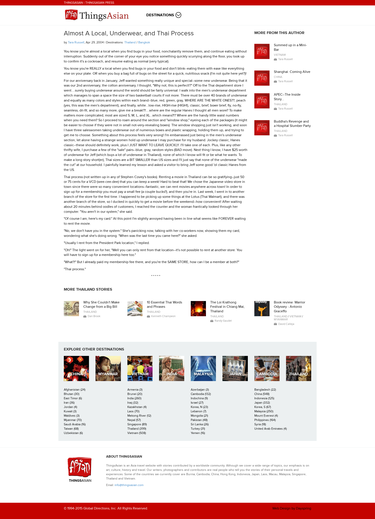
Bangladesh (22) (265, 389)
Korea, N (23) (199, 407)
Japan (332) (262, 402)
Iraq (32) (132, 402)
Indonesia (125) (264, 398)
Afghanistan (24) (74, 389)
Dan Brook (94, 316)
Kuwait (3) (70, 411)
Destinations (160, 15)
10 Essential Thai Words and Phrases (164, 304)
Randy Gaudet (223, 321)
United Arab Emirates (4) (270, 429)
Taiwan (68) (71, 429)
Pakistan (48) (199, 420)
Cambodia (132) (201, 394)
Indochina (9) (199, 398)
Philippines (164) (265, 420)
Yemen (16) (198, 433)
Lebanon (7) (198, 411)
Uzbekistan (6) (73, 433)
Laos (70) (133, 411)
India (171, 374)
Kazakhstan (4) (136, 407)
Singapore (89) (137, 424)
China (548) (261, 394)
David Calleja (286, 324)
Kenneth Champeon (163, 316)
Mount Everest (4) (266, 415)
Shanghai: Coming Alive (292, 72)
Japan (235, 374)
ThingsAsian (73, 3)
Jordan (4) (70, 407)
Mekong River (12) (139, 415)
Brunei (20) (134, 394)
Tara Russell (76, 42)
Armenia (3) (134, 389)
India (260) (134, 398)
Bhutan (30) (71, 394)
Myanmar (281, 319)
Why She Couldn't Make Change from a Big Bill (101, 304)
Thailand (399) (136, 429)
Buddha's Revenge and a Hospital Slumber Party (292, 123)
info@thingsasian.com (129, 485)
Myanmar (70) (73, 420)
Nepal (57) (134, 420)
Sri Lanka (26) (200, 424)
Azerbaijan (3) (200, 389)
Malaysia (203, 374)
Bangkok (144, 42)
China (278, 77)
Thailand (130, 42)
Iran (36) (69, 402)
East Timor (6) (73, 398)
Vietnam (280, 55)
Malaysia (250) (263, 411)
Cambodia (267, 374)
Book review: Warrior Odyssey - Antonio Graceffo (289, 307)
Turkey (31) (198, 429)
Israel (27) (197, 402)
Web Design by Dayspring (291, 508)
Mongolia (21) (199, 415)
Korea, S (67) (262, 407)
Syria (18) (260, 424)
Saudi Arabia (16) (75, 424)
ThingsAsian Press (99, 3)
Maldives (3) (71, 415)
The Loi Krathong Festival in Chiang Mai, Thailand (227, 307)
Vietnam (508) (136, 433)
